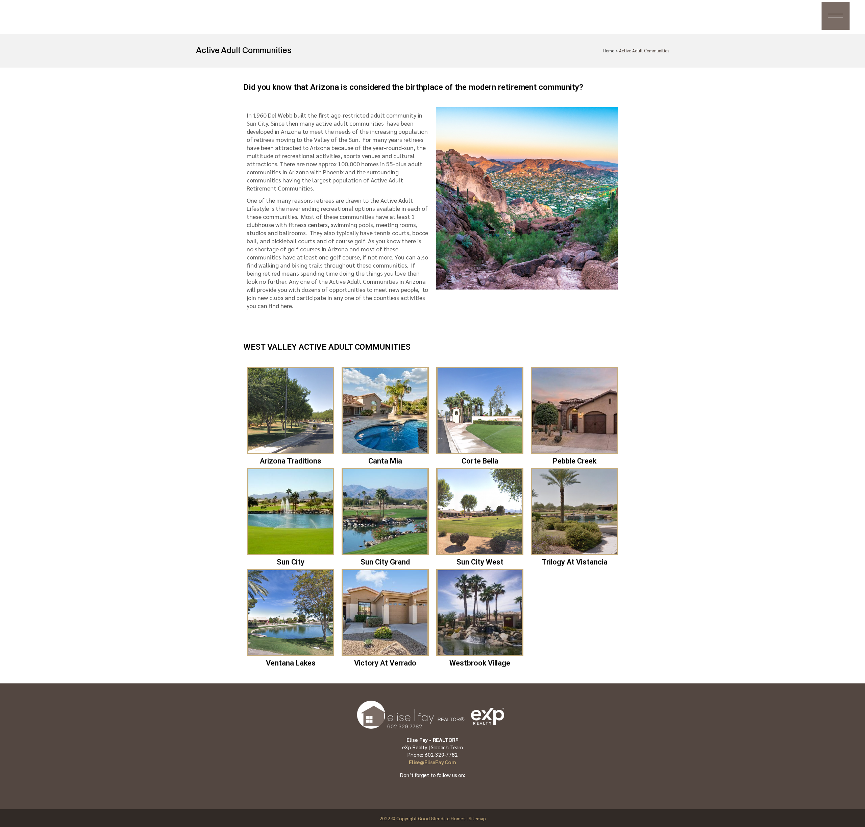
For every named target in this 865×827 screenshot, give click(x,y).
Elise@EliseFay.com (432, 762)
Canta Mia (385, 461)
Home (608, 50)
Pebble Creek (574, 461)
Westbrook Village (479, 663)
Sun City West (479, 562)
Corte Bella (480, 461)
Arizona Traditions (290, 461)
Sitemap (477, 818)
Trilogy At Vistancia (575, 562)
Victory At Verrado (385, 663)
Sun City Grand (385, 562)
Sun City (290, 562)
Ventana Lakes (291, 663)
